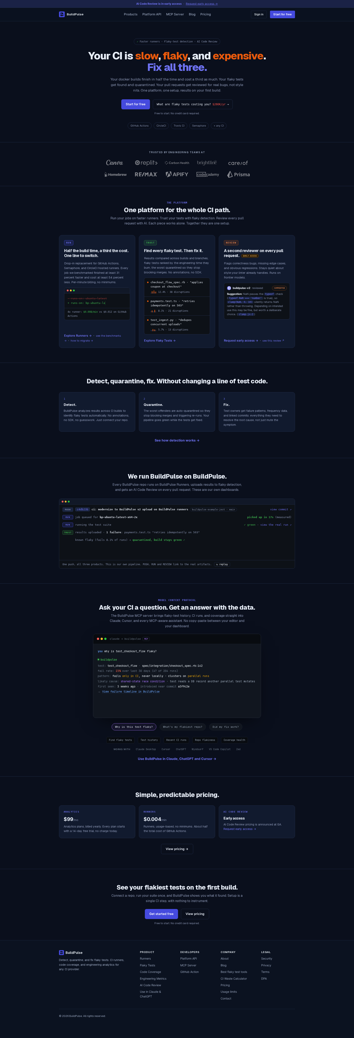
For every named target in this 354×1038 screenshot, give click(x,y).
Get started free (161, 914)
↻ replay (222, 564)
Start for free (282, 14)
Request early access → (241, 340)
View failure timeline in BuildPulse (131, 691)
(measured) (283, 517)
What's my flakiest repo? (182, 727)
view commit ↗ (281, 509)
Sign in (258, 14)
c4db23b (82, 509)
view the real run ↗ (276, 524)
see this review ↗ (273, 340)
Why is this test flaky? (134, 727)
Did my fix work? (226, 727)
